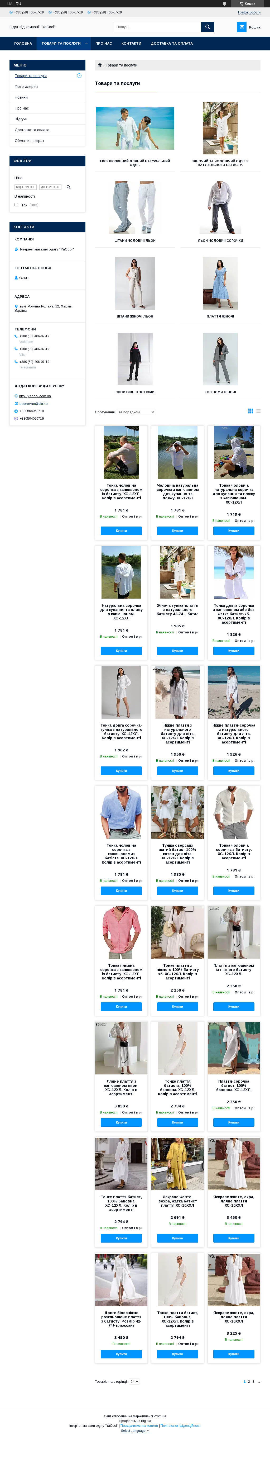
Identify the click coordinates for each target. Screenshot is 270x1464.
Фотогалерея (26, 86)
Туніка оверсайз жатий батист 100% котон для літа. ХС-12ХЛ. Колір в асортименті (177, 853)
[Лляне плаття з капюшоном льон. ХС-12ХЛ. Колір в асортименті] (121, 1048)
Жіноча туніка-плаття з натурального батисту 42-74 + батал (178, 609)
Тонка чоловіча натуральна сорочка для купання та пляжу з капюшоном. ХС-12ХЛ (234, 493)
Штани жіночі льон (135, 316)
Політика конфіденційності (181, 1426)
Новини (21, 97)
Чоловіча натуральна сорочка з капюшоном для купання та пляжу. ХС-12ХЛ (178, 491)
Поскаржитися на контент (139, 1426)
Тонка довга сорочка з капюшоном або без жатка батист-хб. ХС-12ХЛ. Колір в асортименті (233, 613)
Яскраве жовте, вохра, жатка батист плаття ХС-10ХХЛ (177, 1201)
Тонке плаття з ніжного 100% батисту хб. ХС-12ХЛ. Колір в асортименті (178, 971)
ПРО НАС (103, 43)
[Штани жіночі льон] (135, 283)
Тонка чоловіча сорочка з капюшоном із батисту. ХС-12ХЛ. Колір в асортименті (121, 491)
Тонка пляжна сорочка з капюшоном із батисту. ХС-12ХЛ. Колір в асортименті (121, 971)
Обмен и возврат (29, 141)
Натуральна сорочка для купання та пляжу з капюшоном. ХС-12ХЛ (121, 611)
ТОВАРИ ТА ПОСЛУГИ (61, 43)
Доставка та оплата (172, 43)
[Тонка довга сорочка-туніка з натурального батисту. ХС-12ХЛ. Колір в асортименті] (121, 692)
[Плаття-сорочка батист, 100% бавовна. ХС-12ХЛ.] (234, 1048)
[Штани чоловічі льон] (135, 207)
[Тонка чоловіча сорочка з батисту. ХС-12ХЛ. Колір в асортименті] (234, 812)
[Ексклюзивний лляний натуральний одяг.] (135, 128)
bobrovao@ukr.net (34, 403)
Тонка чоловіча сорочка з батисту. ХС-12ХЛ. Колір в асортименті (234, 851)
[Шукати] (207, 27)
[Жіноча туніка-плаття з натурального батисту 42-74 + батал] (177, 572)
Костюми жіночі (220, 392)
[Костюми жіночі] (220, 359)
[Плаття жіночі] (220, 283)
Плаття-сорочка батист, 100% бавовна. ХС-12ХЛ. (234, 1085)
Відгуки (21, 119)
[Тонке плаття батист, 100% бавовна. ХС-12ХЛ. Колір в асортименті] (121, 1163)
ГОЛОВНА (23, 43)
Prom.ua (160, 1416)
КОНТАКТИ (131, 43)
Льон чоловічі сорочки (220, 241)
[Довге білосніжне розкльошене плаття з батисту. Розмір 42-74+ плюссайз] (121, 1279)
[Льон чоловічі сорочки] (220, 207)
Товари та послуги (31, 76)
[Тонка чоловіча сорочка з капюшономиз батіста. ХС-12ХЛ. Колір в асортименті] (121, 812)
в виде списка (258, 412)
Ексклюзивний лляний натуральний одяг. (135, 163)
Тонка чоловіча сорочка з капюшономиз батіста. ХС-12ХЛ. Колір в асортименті (121, 853)
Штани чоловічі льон (135, 241)
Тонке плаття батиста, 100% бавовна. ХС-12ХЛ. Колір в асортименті (177, 1087)
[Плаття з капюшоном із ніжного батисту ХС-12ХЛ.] (234, 932)
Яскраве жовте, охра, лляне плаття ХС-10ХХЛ (233, 1201)
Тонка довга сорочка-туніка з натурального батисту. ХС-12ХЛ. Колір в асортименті (121, 731)
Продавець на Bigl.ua (135, 1421)
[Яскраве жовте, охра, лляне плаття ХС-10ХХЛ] (234, 1163)
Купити (121, 531)
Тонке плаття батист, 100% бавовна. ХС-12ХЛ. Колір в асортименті (121, 1203)
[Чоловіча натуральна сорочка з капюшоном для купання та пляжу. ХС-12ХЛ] (177, 452)
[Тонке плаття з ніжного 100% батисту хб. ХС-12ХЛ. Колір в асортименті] (177, 932)
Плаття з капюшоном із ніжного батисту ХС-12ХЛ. (234, 969)
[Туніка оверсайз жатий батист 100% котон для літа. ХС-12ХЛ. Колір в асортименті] (177, 812)
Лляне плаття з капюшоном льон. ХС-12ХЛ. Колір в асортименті (121, 1087)
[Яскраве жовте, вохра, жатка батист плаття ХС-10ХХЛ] (177, 1163)
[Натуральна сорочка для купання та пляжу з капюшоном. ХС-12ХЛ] (121, 572)
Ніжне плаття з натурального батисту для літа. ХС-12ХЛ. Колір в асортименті (178, 733)
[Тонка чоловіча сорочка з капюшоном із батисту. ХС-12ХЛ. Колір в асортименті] (121, 452)
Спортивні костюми (135, 392)
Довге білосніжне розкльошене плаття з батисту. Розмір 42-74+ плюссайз (121, 1319)
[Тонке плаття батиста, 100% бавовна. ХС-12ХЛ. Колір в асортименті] (177, 1048)
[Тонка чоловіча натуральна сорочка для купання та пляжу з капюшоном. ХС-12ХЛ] (234, 452)
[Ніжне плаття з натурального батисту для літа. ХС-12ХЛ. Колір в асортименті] (177, 692)
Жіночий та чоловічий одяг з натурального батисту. (220, 163)
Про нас (22, 108)
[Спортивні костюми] (135, 359)
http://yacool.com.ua (35, 396)
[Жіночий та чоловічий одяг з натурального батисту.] (220, 128)
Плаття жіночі (220, 316)
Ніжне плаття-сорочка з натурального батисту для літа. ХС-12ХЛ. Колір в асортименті (234, 733)
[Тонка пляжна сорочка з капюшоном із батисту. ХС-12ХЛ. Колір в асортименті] (121, 932)
